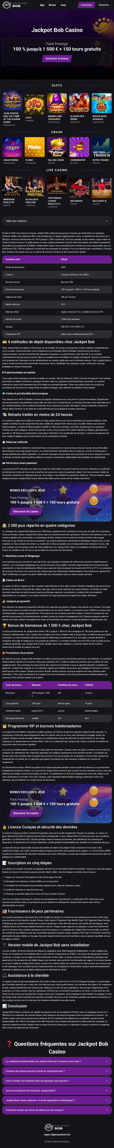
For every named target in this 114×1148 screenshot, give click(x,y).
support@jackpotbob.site (57, 1134)
